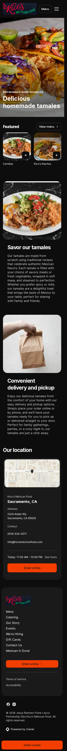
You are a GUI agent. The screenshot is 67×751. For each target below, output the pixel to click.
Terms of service (16, 679)
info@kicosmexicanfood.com (24, 542)
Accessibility (13, 685)
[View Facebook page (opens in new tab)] (8, 704)
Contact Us (14, 645)
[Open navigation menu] (56, 9)
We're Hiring (14, 634)
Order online (32, 568)
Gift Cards (13, 639)
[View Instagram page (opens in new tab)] (14, 704)
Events (10, 628)
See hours (51, 557)
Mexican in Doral (18, 651)
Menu (45, 9)
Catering (12, 617)
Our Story (13, 623)
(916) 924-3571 (17, 534)
